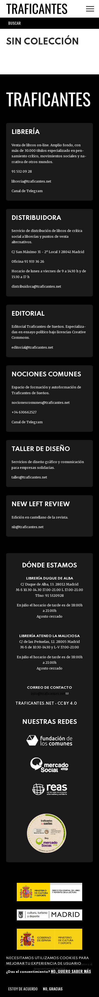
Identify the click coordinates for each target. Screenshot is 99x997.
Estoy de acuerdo (23, 989)
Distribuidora (36, 218)
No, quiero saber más (71, 971)
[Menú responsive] (90, 9)
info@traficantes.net (49, 693)
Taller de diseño (41, 449)
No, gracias (52, 989)
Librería (26, 132)
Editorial (28, 314)
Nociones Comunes (46, 374)
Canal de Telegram (27, 191)
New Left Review (41, 504)
